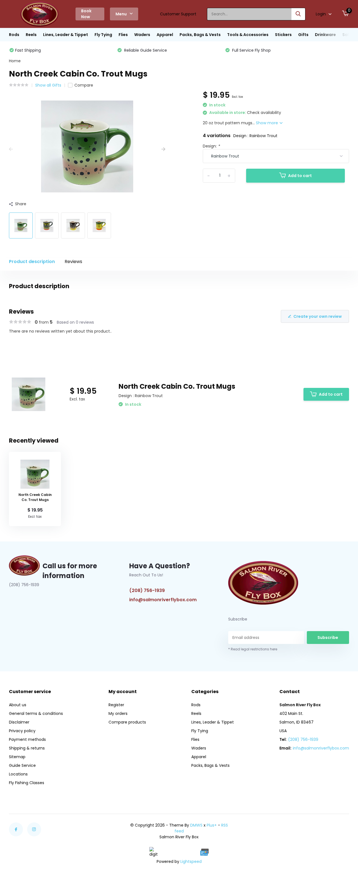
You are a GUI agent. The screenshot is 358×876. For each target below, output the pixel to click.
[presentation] (11, 149)
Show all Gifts (48, 85)
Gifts (303, 34)
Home (15, 61)
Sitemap (17, 757)
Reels (31, 34)
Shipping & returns (27, 748)
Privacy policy (22, 731)
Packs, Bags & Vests (200, 34)
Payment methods (27, 739)
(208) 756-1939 (147, 590)
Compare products (127, 722)
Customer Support (178, 14)
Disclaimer (19, 722)
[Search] (298, 14)
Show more (267, 123)
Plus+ (212, 825)
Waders (142, 34)
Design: (211, 146)
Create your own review (317, 316)
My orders (118, 713)
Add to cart (300, 175)
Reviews (73, 261)
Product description (32, 261)
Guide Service (22, 765)
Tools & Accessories (247, 34)
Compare (83, 85)
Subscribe (327, 637)
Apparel (165, 34)
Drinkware (325, 34)
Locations (18, 774)
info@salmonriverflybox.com (163, 599)
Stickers (283, 34)
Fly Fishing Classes (26, 783)
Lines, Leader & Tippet (65, 34)
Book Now (86, 14)
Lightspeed (191, 861)
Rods (14, 34)
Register (116, 705)
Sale (346, 34)
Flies (123, 34)
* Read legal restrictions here (252, 649)
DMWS (196, 825)
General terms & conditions (36, 713)
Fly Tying (103, 34)
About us (17, 705)
